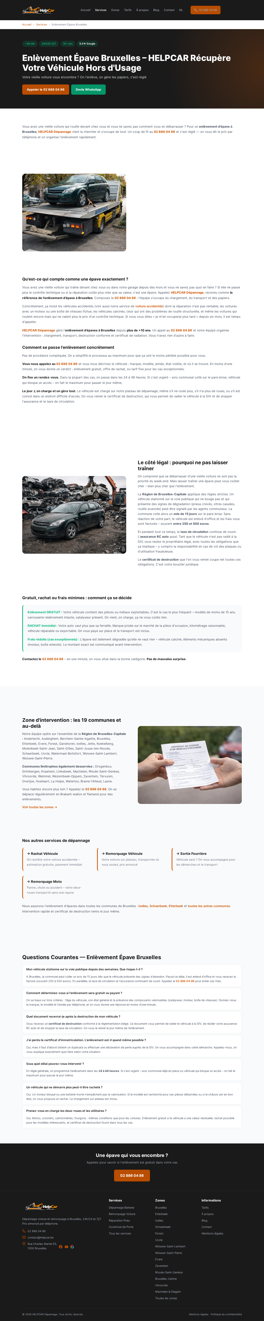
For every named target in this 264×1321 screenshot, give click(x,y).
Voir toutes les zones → (39, 807)
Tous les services (120, 1233)
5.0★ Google (87, 43)
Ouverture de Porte (121, 1226)
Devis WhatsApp (88, 89)
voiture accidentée (149, 306)
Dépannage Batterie (121, 1207)
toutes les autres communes (209, 906)
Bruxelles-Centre (166, 1278)
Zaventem (161, 1265)
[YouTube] (66, 1247)
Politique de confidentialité (226, 1314)
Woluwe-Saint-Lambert (170, 1246)
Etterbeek (176, 906)
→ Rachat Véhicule (42, 854)
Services (100, 10)
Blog (156, 10)
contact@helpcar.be (41, 1237)
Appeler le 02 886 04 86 (46, 89)
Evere (159, 1259)
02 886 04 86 (208, 10)
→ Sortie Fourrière (191, 854)
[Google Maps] (72, 1247)
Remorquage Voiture (122, 1214)
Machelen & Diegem (168, 1291)
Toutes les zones (166, 1298)
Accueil (85, 10)
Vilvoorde (161, 1285)
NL (181, 10)
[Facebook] (60, 1247)
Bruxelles (161, 1207)
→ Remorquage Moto (44, 882)
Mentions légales (212, 1233)
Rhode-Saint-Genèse (169, 1272)
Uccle (159, 1240)
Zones (115, 10)
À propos (142, 10)
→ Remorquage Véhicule (122, 854)
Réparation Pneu (119, 1220)
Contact (169, 10)
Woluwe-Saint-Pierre (168, 1252)
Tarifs (128, 10)
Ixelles (143, 906)
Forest (159, 1233)
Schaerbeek (158, 906)
